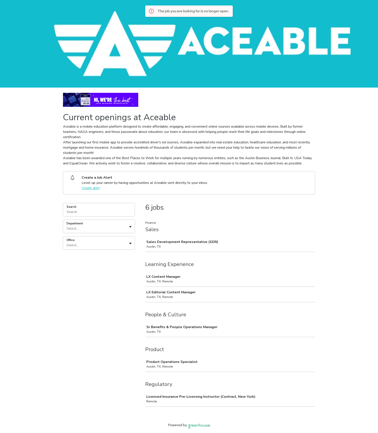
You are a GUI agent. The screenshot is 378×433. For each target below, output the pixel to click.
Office (70, 240)
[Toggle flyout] (130, 226)
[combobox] (66, 228)
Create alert (91, 188)
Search (71, 207)
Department (74, 223)
